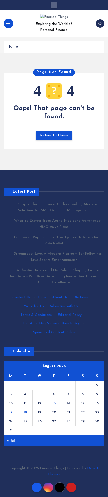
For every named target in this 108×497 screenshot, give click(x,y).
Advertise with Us (64, 306)
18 (25, 412)
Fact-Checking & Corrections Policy (51, 323)
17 (11, 412)
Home (12, 47)
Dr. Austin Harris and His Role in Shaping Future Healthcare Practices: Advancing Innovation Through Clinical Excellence (53, 276)
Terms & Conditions (36, 315)
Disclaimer (81, 297)
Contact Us (21, 297)
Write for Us (34, 306)
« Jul (11, 441)
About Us (59, 297)
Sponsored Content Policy (54, 332)
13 (54, 403)
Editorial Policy (70, 315)
